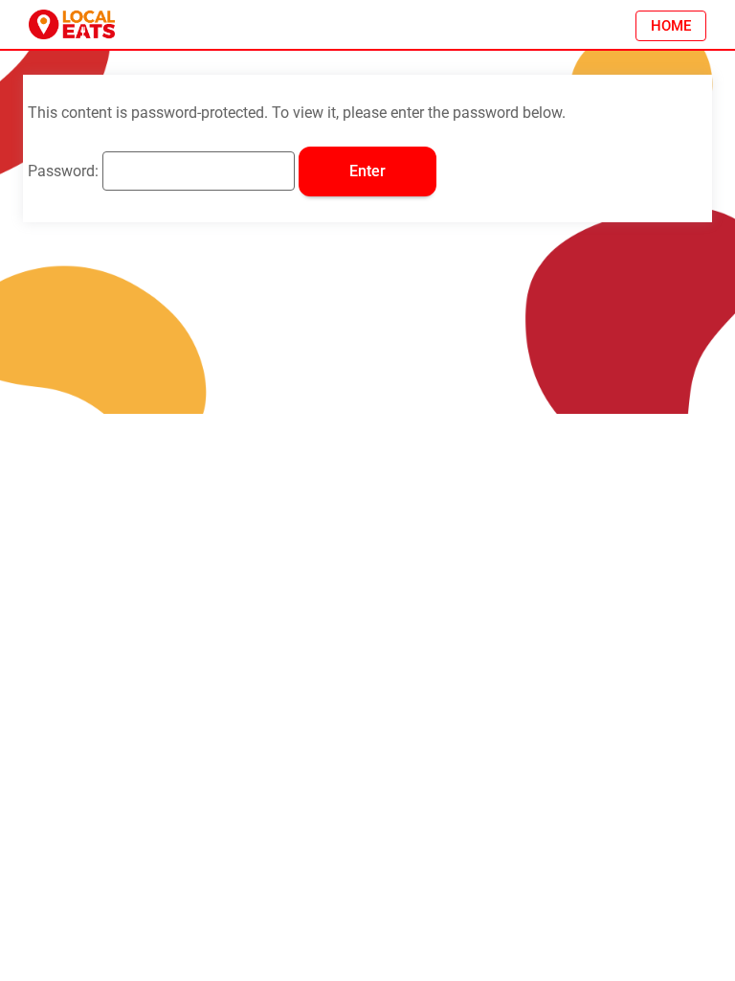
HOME (671, 25)
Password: (65, 171)
